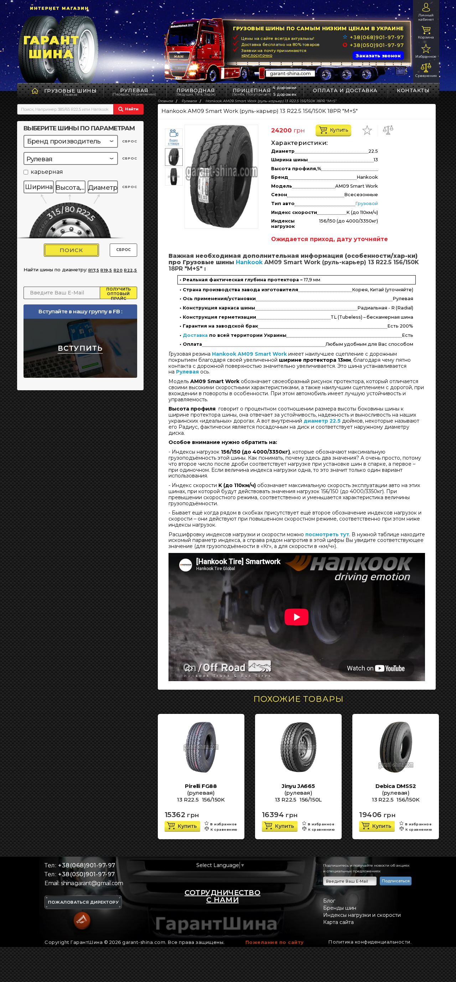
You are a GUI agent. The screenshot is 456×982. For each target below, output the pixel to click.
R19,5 (106, 270)
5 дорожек (285, 94)
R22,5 (130, 270)
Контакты (413, 90)
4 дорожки (285, 87)
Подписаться (396, 880)
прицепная (251, 91)
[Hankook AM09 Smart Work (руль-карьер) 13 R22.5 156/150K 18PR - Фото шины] (221, 177)
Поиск (71, 250)
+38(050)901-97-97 (377, 45)
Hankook (249, 262)
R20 (118, 270)
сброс (129, 141)
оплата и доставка (345, 90)
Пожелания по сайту (274, 942)
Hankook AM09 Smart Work (249, 354)
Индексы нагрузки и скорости (362, 915)
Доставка (195, 335)
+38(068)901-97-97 (377, 37)
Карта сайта (338, 922)
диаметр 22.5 (322, 421)
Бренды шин (339, 908)
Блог (329, 901)
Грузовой (366, 203)
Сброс (123, 249)
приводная (196, 91)
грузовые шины (70, 91)
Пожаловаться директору (83, 902)
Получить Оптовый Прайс (118, 293)
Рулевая (134, 91)
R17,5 (93, 270)
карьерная (47, 172)
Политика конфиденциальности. (369, 942)
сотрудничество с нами (222, 896)
